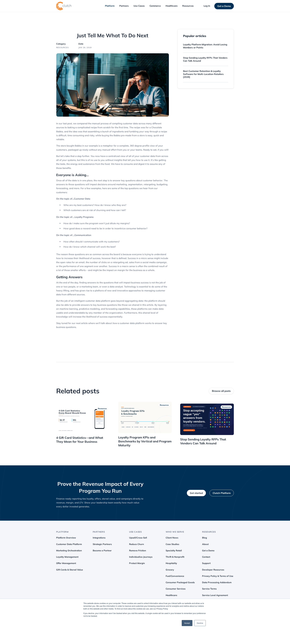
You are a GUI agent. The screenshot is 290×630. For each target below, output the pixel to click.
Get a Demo (224, 6)
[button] (110, 6)
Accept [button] (187, 623)
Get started (196, 493)
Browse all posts (221, 390)
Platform (109, 5)
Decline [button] (200, 623)
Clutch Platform (222, 493)
